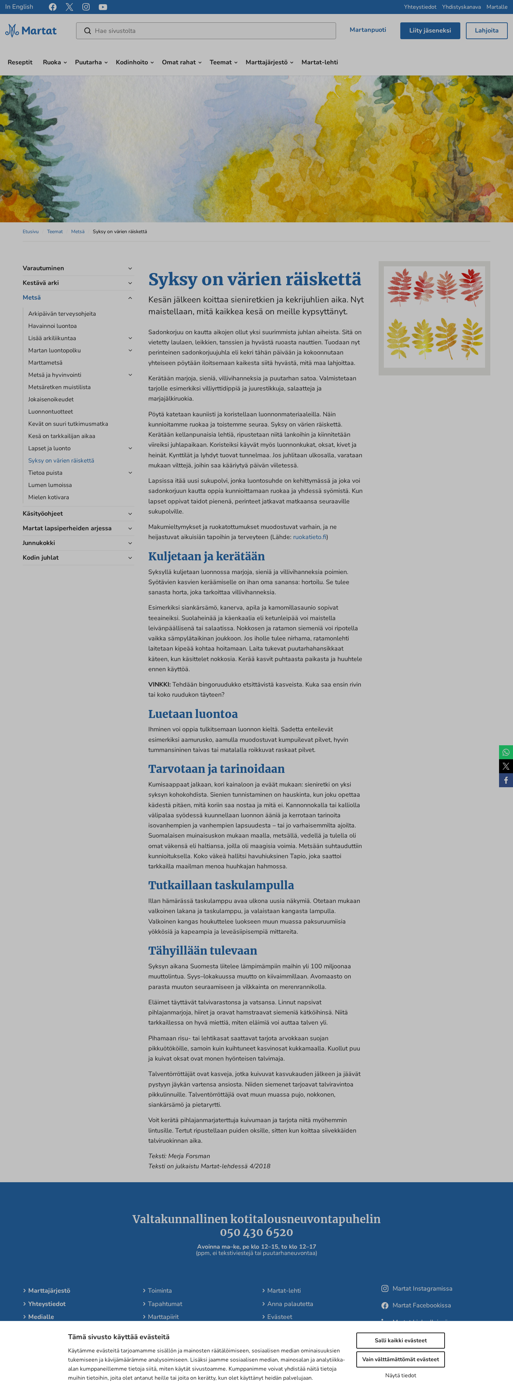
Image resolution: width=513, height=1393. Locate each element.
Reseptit (20, 62)
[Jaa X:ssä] (506, 766)
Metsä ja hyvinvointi (54, 375)
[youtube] (103, 7)
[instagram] (86, 7)
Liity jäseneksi (430, 30)
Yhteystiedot (420, 7)
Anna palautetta (290, 1304)
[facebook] (53, 7)
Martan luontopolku (54, 350)
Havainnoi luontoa (52, 326)
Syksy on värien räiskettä (61, 461)
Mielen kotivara (48, 497)
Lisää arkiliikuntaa (52, 338)
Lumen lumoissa (50, 485)
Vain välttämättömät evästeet (400, 1359)
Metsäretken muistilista (59, 387)
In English (19, 6)
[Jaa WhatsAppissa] (506, 752)
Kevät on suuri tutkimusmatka (68, 424)
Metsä (77, 231)
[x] (69, 7)
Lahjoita (487, 30)
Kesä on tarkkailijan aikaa (61, 436)
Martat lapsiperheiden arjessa (67, 528)
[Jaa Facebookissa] (506, 780)
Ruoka (52, 62)
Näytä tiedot (400, 1375)
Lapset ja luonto (49, 448)
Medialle (41, 1317)
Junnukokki (39, 543)
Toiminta (160, 1290)
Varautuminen (43, 268)
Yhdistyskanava (461, 7)
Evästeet (279, 1317)
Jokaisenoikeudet (51, 399)
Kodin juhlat (41, 557)
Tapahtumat (165, 1304)
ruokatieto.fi (309, 537)
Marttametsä (45, 363)
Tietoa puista (45, 473)
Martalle (497, 7)
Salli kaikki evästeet (401, 1340)
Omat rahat (179, 62)
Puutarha (88, 62)
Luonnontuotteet (50, 412)
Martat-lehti (320, 62)
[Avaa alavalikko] (65, 62)
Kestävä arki (41, 283)
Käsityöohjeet (43, 513)
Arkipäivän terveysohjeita (62, 314)
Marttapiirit (163, 1317)
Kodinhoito (132, 62)
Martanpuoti (368, 30)
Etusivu (31, 231)
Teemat (221, 62)
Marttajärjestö (267, 62)
